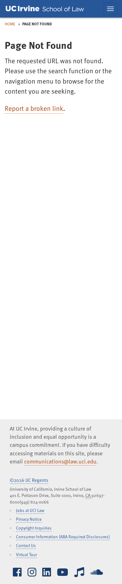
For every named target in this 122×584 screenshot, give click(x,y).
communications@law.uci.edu (60, 461)
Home (10, 24)
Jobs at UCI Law (30, 510)
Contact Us (26, 545)
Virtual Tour (26, 554)
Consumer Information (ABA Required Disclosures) (63, 536)
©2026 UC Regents (29, 480)
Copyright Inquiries (34, 528)
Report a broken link (34, 108)
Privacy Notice (29, 519)
